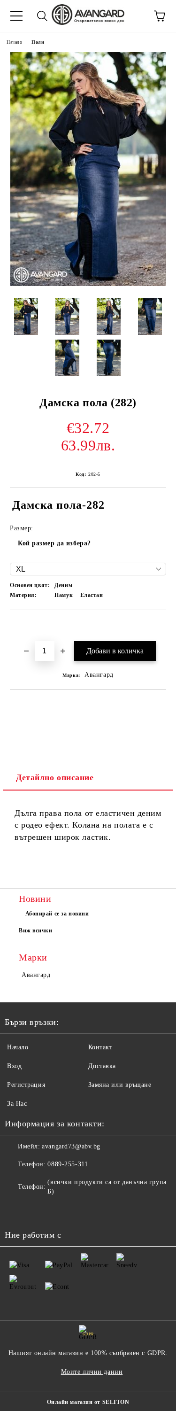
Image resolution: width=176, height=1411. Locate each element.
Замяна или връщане (120, 1084)
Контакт (100, 1047)
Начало (14, 42)
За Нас (17, 1103)
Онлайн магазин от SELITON (88, 1402)
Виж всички (36, 930)
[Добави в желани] (159, 626)
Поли (37, 42)
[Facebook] (16, 1210)
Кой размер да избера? (54, 543)
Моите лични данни (92, 1371)
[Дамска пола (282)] (88, 283)
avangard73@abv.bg (71, 1146)
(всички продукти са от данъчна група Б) (106, 1186)
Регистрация (26, 1084)
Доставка (102, 1066)
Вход (14, 1066)
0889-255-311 (67, 1164)
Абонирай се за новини (57, 913)
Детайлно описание (55, 777)
